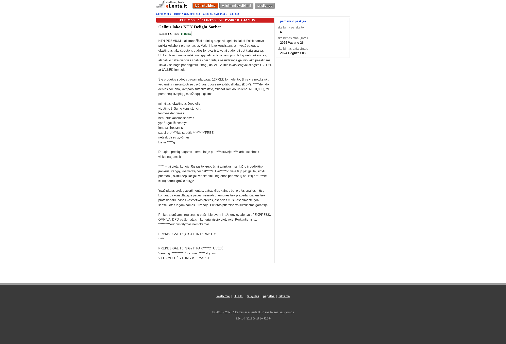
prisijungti (264, 5)
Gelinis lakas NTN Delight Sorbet (189, 26)
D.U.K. (238, 296)
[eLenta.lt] (172, 7)
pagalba (269, 296)
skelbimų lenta (175, 2)
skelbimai (223, 296)
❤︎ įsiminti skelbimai (236, 5)
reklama (284, 296)
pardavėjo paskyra (293, 21)
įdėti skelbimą (205, 5)
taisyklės (253, 296)
